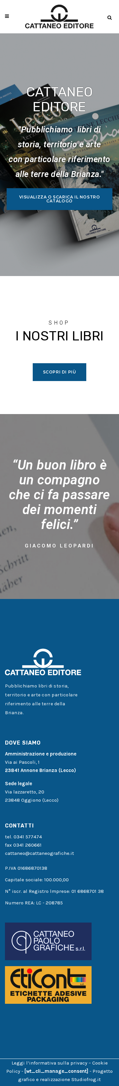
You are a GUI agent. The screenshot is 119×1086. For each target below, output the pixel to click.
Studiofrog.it (86, 1079)
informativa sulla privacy (58, 1063)
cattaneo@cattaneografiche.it (39, 853)
